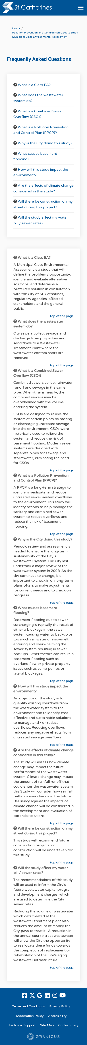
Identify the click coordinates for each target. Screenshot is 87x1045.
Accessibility (57, 1016)
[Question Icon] (15, 84)
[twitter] (32, 995)
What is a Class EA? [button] (34, 85)
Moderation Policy (30, 1016)
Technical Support (22, 1025)
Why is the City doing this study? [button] (45, 143)
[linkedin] (47, 995)
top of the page (62, 316)
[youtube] (62, 995)
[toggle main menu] (81, 8)
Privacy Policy (59, 1006)
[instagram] (55, 995)
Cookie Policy (68, 1025)
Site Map (47, 1025)
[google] (39, 995)
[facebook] (24, 995)
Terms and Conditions (28, 1006)
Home (16, 28)
